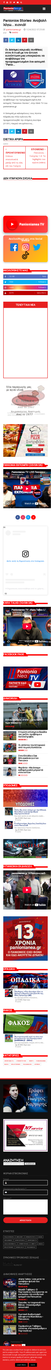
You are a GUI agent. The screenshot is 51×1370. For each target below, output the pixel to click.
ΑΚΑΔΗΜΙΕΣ (8, 1240)
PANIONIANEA (41, 1061)
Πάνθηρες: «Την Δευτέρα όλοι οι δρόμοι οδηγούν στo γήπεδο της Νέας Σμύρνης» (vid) (28, 993)
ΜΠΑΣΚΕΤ (20, 1237)
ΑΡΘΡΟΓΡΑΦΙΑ (20, 1240)
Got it (33, 1365)
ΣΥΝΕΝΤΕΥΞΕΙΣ (21, 1061)
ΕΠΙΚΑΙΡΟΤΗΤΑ (31, 1237)
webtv (15, 32)
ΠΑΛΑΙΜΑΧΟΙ (27, 1064)
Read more (27, 818)
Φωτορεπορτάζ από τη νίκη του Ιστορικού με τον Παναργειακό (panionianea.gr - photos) (28, 1038)
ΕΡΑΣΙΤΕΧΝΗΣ (15, 1064)
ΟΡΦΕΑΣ (37, 1064)
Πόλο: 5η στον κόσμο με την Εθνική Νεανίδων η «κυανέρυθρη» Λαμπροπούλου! (30, 811)
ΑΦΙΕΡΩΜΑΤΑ (9, 1061)
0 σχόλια (18, 820)
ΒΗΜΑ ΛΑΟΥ (20, 1247)
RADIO (6, 1064)
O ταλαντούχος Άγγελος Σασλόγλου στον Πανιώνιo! (30, 824)
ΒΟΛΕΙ (40, 1237)
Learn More (21, 1365)
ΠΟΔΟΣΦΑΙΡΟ (9, 1237)
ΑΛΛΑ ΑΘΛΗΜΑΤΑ (10, 1244)
